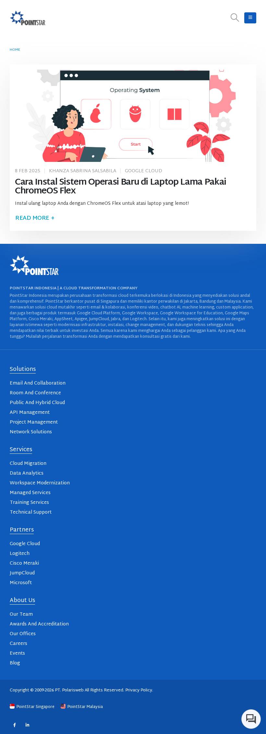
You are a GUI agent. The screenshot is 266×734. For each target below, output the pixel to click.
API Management (30, 412)
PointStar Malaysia (84, 707)
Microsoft (21, 583)
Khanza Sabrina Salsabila (82, 171)
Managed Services (30, 493)
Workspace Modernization (40, 483)
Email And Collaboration (38, 383)
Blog (15, 663)
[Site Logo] (27, 17)
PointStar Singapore (35, 707)
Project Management (34, 422)
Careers (18, 643)
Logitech (20, 553)
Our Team (21, 614)
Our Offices (23, 634)
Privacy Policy (138, 690)
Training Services (29, 502)
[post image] (133, 116)
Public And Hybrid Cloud (37, 403)
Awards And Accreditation (39, 624)
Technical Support (31, 512)
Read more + (34, 218)
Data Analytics (26, 473)
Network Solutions (31, 432)
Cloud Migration (28, 463)
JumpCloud (22, 573)
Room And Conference (35, 393)
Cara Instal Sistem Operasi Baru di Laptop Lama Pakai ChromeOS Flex (120, 187)
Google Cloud (143, 171)
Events (17, 653)
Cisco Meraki (24, 563)
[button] (235, 18)
